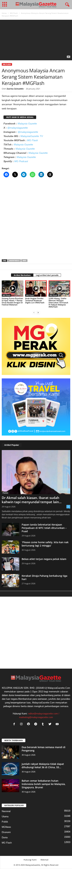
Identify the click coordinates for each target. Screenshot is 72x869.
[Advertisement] (36, 219)
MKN (24, 260)
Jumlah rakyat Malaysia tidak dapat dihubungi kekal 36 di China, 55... (43, 765)
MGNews (6, 827)
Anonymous (14, 260)
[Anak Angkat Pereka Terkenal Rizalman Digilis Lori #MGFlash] (36, 288)
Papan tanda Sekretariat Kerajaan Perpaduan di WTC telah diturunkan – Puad (44, 528)
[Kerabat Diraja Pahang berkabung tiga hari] (10, 580)
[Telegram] (36, 724)
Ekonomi (6, 832)
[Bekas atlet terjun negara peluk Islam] (10, 563)
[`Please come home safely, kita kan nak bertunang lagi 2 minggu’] (10, 547)
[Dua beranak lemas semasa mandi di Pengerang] (10, 752)
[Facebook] (15, 724)
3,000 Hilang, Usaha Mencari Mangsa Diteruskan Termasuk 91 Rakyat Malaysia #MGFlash (58, 302)
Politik (5, 493)
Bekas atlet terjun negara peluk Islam (44, 559)
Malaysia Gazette (27, 123)
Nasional (6, 811)
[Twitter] (50, 724)
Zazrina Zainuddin (15, 88)
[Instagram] (22, 724)
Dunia (5, 837)
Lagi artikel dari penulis (47, 275)
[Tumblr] (43, 724)
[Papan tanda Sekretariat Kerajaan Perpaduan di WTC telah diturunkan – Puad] (10, 529)
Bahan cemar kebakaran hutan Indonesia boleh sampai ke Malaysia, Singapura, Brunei (44, 784)
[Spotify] (29, 724)
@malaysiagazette (17, 127)
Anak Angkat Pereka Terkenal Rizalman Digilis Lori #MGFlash (34, 300)
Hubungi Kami (30, 859)
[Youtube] (57, 724)
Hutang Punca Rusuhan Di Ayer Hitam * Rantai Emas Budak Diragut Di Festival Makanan (12, 301)
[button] (66, 5)
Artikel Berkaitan (22, 275)
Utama (5, 816)
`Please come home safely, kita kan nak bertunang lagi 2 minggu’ (45, 544)
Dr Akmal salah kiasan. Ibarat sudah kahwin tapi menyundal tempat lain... (32, 499)
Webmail (44, 859)
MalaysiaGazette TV (31, 136)
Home (4, 13)
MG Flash (14, 13)
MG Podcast (21, 161)
